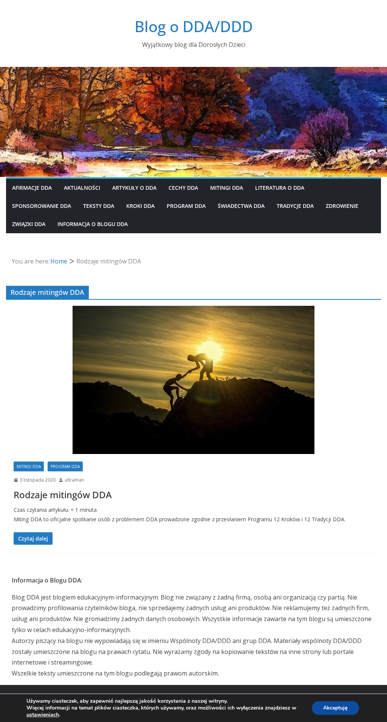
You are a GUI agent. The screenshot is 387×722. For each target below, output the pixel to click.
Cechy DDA (183, 187)
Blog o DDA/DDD (194, 26)
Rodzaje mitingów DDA (63, 494)
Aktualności (82, 187)
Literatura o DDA (279, 187)
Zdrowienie (342, 205)
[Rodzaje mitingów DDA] (193, 380)
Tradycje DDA (295, 205)
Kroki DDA (140, 205)
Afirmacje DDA (32, 187)
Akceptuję (335, 707)
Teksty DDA (98, 205)
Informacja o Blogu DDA (92, 224)
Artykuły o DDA (134, 187)
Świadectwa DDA (241, 205)
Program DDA (186, 205)
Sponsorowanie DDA (41, 205)
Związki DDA (28, 224)
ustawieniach (42, 714)
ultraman (74, 480)
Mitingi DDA (226, 187)
